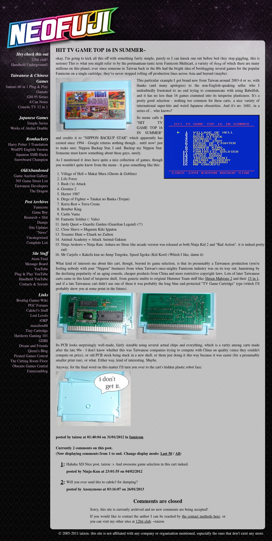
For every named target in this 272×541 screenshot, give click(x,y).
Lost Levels (39, 315)
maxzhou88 (39, 325)
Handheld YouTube (33, 278)
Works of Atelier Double (29, 128)
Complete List (37, 242)
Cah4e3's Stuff (37, 310)
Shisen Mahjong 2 (218, 278)
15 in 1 (253, 278)
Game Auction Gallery (31, 175)
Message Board (36, 263)
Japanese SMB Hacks (32, 154)
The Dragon (39, 190)
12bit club (143, 521)
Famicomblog (37, 370)
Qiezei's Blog (38, 350)
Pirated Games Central (31, 355)
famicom (136, 437)
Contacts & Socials (33, 283)
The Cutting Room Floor (29, 360)
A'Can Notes (38, 101)
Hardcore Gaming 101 (31, 335)
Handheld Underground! (29, 64)
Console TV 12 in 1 (33, 106)
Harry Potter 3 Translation (28, 144)
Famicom (41, 207)
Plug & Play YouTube (31, 273)
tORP (44, 320)
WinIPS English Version (29, 149)
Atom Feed (39, 258)
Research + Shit (36, 217)
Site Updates (38, 227)
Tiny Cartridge (37, 330)
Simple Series (37, 123)
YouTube (41, 268)
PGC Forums (38, 305)
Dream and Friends (33, 345)
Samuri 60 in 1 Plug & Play (27, 86)
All (177, 453)
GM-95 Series (37, 96)
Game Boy (40, 212)
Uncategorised (37, 237)
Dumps (42, 222)
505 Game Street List (32, 180)
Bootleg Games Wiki (32, 300)
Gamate (42, 91)
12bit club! (39, 59)
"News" (42, 232)
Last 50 (166, 453)
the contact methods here (201, 516)
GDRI (43, 340)
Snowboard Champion (31, 159)
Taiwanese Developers (31, 185)
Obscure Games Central (30, 365)
